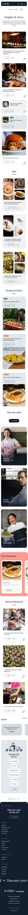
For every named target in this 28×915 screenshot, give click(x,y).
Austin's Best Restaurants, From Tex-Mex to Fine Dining (12, 276)
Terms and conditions (14, 896)
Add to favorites (9, 590)
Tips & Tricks (4, 847)
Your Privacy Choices (14, 901)
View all (14, 174)
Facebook (4, 869)
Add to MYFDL (11, 208)
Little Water (6, 582)
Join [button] (21, 3)
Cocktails (15, 779)
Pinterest (3, 873)
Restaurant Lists (5, 827)
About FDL (4, 857)
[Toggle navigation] (24, 3)
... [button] (18, 208)
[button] (19, 3)
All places (4, 833)
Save (12, 58)
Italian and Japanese (15, 774)
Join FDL (3, 859)
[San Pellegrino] (20, 891)
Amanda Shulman (6, 460)
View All (15, 420)
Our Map (3, 825)
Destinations (4, 831)
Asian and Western (14, 770)
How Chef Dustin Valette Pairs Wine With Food (14, 633)
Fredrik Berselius (6, 501)
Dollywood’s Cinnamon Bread (16, 121)
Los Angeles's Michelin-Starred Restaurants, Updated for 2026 (12, 240)
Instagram (4, 866)
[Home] (5, 4)
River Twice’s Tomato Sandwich (12, 377)
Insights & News (13, 9)
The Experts (4, 829)
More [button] (18, 590)
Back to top (11, 798)
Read (8, 58)
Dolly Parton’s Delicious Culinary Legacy (16, 104)
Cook (7, 126)
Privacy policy (14, 898)
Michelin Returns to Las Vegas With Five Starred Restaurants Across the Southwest (14, 52)
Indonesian (15, 761)
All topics (4, 849)
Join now (15, 817)
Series (2, 845)
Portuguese (15, 784)
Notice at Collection (14, 903)
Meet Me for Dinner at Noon (10, 158)
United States (14, 910)
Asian (15, 765)
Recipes (3, 843)
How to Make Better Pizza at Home (13, 706)
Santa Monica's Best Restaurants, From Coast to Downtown (13, 203)
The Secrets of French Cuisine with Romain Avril (11, 728)
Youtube (3, 871)
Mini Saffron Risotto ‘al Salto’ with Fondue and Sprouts (12, 339)
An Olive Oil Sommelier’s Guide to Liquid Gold (13, 670)
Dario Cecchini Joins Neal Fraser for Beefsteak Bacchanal (12, 90)
